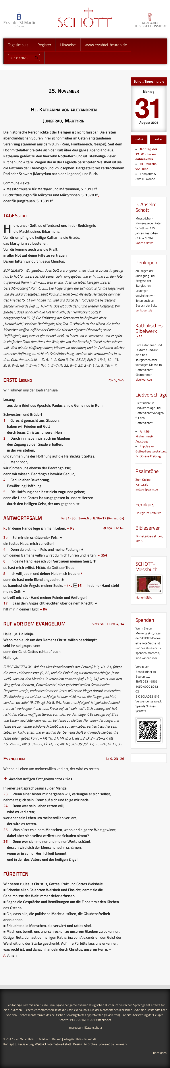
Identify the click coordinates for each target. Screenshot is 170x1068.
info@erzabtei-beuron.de (80, 1039)
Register (44, 45)
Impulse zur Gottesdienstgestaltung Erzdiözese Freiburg (150, 451)
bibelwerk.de (143, 379)
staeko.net (104, 1019)
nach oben (160, 1052)
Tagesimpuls (18, 45)
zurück (139, 139)
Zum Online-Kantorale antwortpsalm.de (146, 484)
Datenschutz (93, 1027)
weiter (158, 139)
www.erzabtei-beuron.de (106, 45)
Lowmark (121, 1044)
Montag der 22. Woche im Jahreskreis (146, 154)
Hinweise (68, 45)
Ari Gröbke (90, 1044)
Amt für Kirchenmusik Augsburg (144, 436)
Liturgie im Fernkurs (148, 512)
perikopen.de (143, 310)
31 (148, 107)
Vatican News (144, 242)
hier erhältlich (144, 597)
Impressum (75, 1027)
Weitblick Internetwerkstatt (53, 1044)
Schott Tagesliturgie (149, 81)
